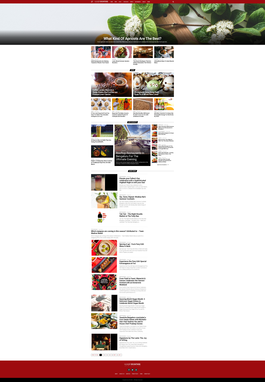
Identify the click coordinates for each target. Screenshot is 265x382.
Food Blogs (125, 1)
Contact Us (121, 373)
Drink (148, 1)
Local (120, 1)
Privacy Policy (135, 373)
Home (112, 1)
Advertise (128, 373)
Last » (119, 354)
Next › (115, 354)
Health (144, 1)
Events (131, 1)
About (116, 373)
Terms (141, 373)
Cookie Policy (147, 373)
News (116, 1)
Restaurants (138, 1)
